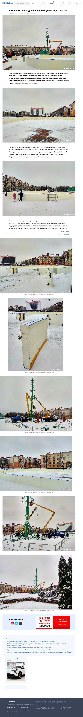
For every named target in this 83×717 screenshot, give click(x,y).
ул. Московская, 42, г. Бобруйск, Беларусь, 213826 (20, 704)
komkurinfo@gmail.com (27, 710)
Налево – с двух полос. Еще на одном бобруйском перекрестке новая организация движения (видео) (39, 652)
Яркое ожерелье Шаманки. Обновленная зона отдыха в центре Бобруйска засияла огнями (36, 650)
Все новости (34, 4)
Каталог (63, 4)
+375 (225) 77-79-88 (12, 711)
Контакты (69, 4)
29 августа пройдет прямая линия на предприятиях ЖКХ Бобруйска (29, 648)
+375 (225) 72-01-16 (12, 710)
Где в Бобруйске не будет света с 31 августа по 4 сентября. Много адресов (31, 641)
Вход (77, 3)
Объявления (43, 4)
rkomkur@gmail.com (12, 713)
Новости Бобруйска (24, 13)
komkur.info (58, 702)
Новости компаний (51, 4)
